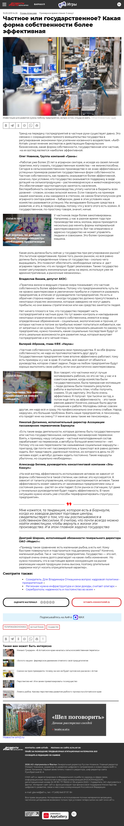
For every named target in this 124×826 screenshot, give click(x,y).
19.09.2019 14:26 (10, 13)
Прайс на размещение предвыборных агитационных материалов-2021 (61, 751)
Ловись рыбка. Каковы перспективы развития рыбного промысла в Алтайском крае (59, 691)
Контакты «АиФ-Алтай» (36, 748)
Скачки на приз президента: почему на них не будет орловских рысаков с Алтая (57, 671)
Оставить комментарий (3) (96, 602)
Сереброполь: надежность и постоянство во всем (59, 589)
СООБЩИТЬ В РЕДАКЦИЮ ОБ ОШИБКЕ (42, 755)
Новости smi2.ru (13, 737)
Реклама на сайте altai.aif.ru (66, 748)
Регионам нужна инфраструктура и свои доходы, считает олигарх (70, 586)
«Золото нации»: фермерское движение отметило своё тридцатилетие (52, 660)
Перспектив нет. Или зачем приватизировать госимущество (47, 681)
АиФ (113, 118)
